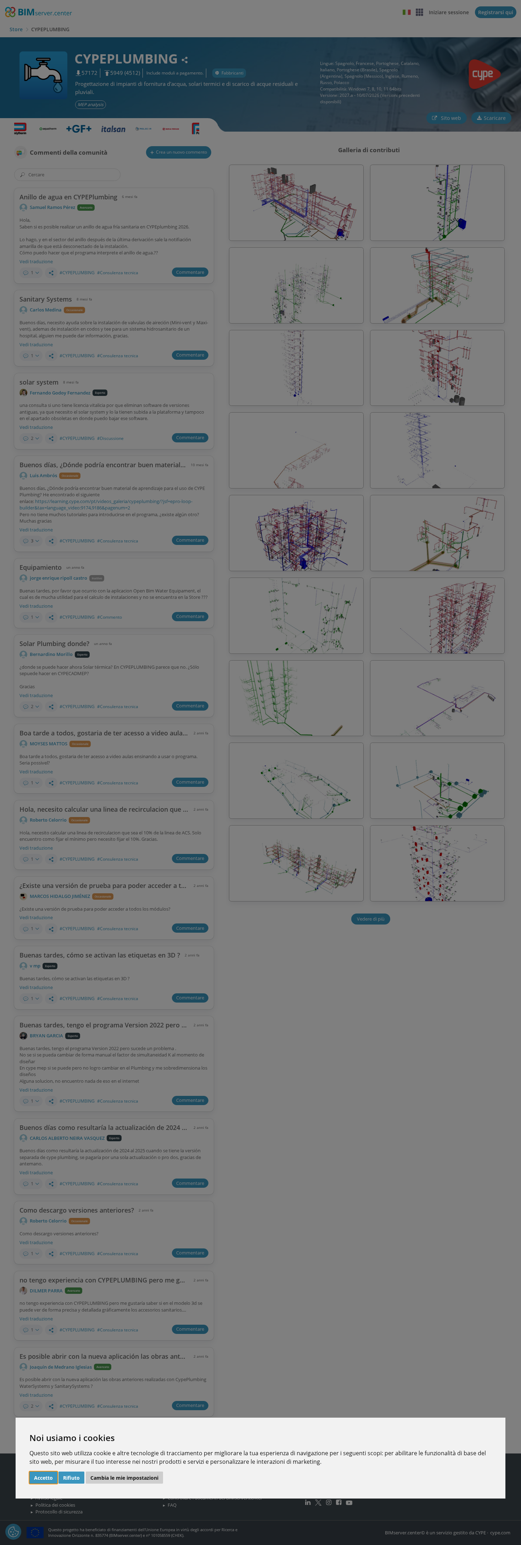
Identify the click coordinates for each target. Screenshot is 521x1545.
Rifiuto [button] (71, 1477)
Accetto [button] (43, 1477)
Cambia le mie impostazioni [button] (124, 1477)
